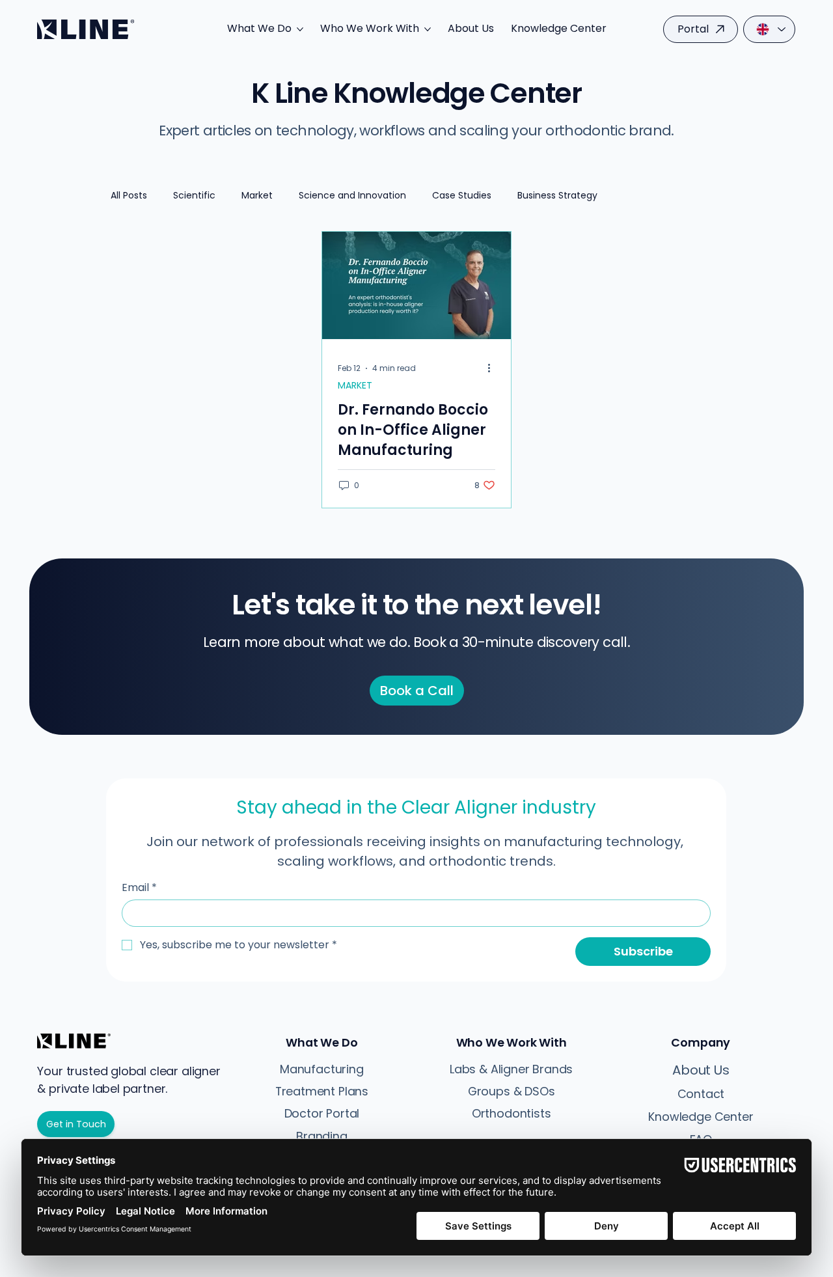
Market (257, 195)
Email (139, 887)
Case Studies (461, 195)
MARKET (355, 385)
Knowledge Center (700, 1116)
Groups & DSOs (511, 1091)
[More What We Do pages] (300, 29)
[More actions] (493, 368)
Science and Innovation (352, 195)
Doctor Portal (322, 1113)
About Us (700, 1070)
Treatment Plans (321, 1091)
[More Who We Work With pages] (427, 29)
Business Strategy (557, 195)
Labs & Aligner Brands (511, 1069)
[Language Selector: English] (769, 29)
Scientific (194, 195)
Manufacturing (322, 1069)
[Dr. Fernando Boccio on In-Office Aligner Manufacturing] (416, 285)
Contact (701, 1094)
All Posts (129, 195)
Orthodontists (511, 1113)
